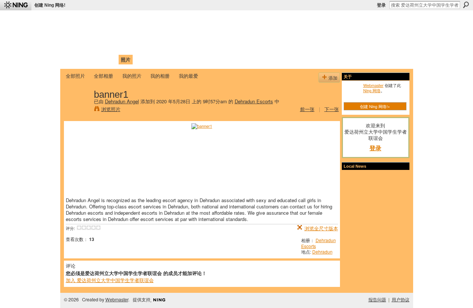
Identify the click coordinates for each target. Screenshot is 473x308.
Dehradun (322, 251)
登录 (381, 5)
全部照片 (75, 75)
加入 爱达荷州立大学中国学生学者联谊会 (110, 280)
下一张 (331, 109)
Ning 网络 (372, 90)
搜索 (466, 4)
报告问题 (377, 299)
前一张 (307, 109)
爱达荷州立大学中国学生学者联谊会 (163, 20)
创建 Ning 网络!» (375, 106)
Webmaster (373, 85)
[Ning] (15, 5)
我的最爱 (188, 75)
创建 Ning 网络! (49, 5)
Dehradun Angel (122, 101)
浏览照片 (110, 109)
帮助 (186, 59)
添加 (333, 77)
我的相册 (160, 75)
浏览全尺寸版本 (321, 228)
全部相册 (103, 75)
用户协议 (400, 299)
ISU (201, 59)
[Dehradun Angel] (77, 110)
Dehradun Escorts (254, 101)
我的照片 (132, 75)
